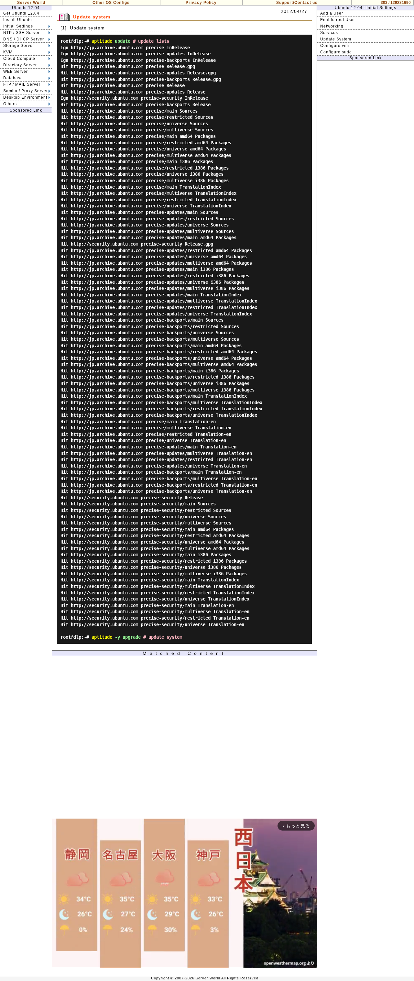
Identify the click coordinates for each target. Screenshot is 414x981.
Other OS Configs (111, 2)
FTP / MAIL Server (21, 84)
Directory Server (20, 65)
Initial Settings (18, 26)
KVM (8, 52)
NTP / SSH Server (21, 32)
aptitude (102, 41)
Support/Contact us (297, 2)
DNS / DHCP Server (23, 39)
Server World (31, 2)
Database (13, 78)
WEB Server (15, 71)
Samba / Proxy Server (25, 91)
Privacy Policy (201, 2)
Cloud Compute (19, 58)
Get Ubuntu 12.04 (21, 13)
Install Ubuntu (17, 19)
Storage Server (18, 45)
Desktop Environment (25, 97)
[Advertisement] (26, 210)
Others (10, 104)
